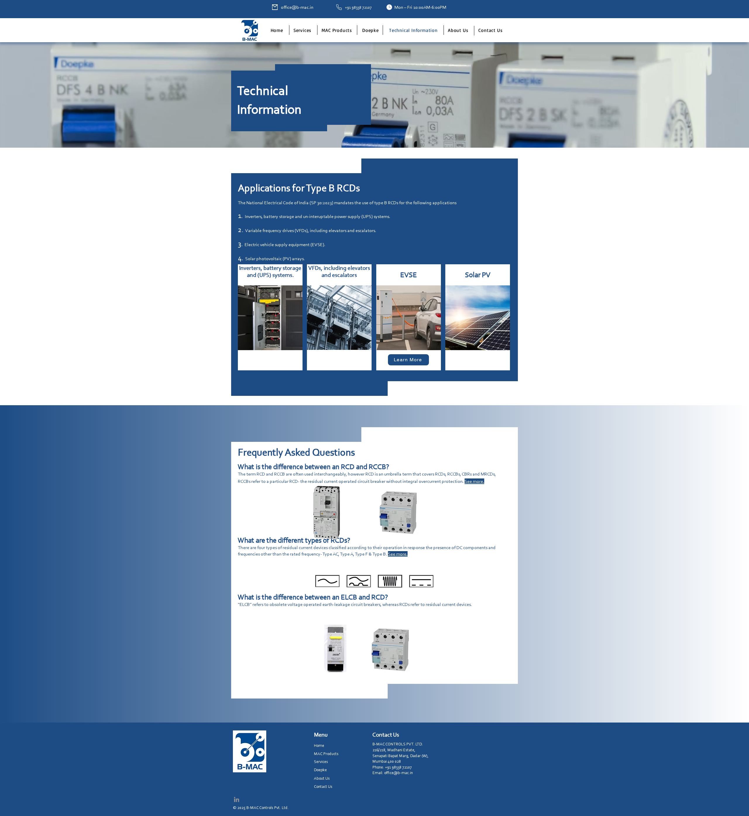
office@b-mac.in (297, 7)
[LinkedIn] (236, 799)
